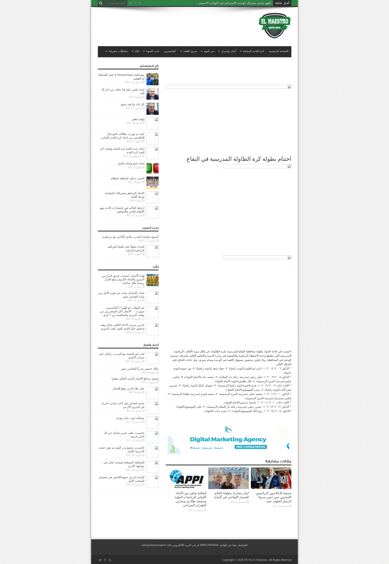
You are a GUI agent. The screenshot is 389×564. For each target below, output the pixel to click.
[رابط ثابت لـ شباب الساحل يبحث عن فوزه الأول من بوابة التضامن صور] (152, 302)
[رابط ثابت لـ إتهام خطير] (152, 128)
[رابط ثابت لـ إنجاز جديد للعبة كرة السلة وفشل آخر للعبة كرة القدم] (152, 158)
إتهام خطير (138, 119)
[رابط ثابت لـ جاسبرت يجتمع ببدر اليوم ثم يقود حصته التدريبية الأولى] (152, 457)
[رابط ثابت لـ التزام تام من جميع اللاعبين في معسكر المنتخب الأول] (152, 486)
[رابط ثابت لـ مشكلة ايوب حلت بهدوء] (152, 427)
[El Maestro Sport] (274, 36)
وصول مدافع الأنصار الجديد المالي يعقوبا (135, 378)
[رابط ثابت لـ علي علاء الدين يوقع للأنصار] (152, 398)
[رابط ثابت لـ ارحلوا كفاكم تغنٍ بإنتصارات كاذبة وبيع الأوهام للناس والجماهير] (152, 217)
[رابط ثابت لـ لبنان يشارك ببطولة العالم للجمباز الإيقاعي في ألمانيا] (228, 488)
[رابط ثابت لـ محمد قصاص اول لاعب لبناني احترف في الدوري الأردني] (152, 412)
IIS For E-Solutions (255, 559)
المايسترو (170, 51)
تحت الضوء (152, 51)
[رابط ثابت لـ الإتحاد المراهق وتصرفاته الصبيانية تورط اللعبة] (152, 202)
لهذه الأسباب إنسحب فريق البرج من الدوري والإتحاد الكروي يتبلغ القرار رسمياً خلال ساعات (123, 279)
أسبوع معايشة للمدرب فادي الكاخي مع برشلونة (129, 236)
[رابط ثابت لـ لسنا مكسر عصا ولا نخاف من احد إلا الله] (152, 99)
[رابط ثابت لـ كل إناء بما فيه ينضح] (152, 113)
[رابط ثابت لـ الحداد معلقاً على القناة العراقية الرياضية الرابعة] (152, 256)
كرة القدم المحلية (253, 51)
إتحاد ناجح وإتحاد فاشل (131, 163)
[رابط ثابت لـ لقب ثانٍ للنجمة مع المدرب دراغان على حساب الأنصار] (152, 363)
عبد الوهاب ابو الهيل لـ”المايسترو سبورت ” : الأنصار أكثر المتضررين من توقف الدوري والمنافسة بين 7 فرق (122, 311)
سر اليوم (209, 51)
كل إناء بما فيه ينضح (132, 104)
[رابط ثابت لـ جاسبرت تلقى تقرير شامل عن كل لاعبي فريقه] (152, 442)
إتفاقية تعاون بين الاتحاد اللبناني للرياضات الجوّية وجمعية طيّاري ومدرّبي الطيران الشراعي (190, 499)
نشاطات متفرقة (118, 51)
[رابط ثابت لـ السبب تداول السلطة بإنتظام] (152, 187)
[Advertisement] (171, 23)
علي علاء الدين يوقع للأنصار (128, 388)
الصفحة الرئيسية (279, 51)
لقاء (137, 51)
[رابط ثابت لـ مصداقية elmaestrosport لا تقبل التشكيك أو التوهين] (152, 84)
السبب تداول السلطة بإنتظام (127, 178)
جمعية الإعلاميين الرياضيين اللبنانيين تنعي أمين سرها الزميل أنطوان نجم (273, 497)
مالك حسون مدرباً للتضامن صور (140, 368)
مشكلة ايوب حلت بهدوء (130, 418)
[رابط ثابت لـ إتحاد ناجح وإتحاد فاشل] (152, 173)
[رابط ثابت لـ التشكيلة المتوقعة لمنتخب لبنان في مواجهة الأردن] (152, 471)
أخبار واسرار (228, 51)
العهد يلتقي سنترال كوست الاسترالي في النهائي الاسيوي (235, 3)
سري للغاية (190, 51)
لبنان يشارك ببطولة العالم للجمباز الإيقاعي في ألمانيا (231, 495)
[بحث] (101, 3)
